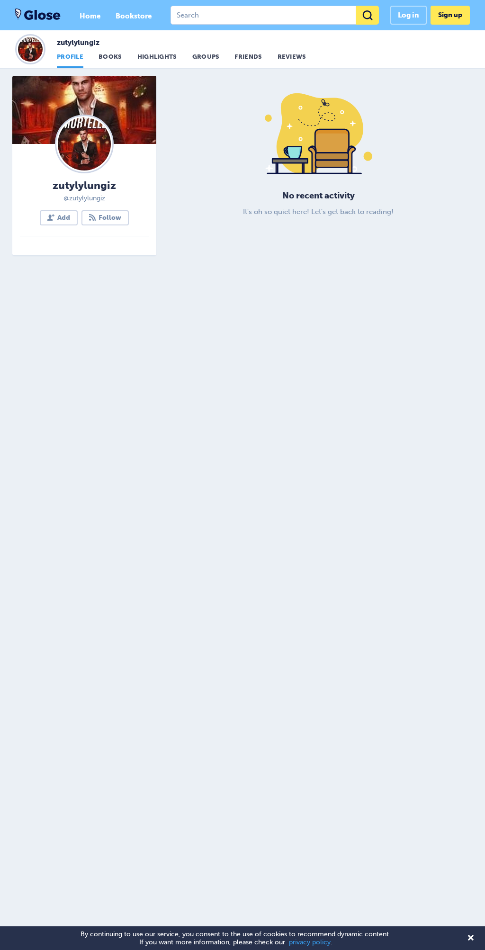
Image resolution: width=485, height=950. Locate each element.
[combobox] (275, 15)
